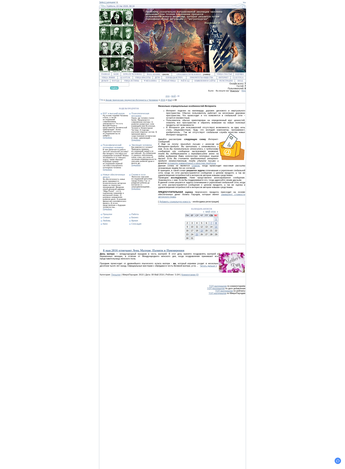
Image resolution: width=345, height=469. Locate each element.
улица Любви (108, 78)
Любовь (107, 220)
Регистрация (226, 81)
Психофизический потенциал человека (113, 146)
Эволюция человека (141, 145)
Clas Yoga (238, 78)
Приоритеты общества (201, 78)
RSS (244, 91)
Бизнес (135, 217)
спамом (196, 165)
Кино (105, 224)
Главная (105, 74)
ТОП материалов (218, 286)
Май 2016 (210, 212)
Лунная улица (168, 81)
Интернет (224, 78)
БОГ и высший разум (114, 113)
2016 (168, 96)
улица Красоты (143, 78)
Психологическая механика (140, 114)
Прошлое (107, 214)
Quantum (125, 78)
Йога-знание (153, 74)
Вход (240, 81)
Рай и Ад (185, 81)
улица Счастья (224, 74)
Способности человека (188, 74)
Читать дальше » (208, 266)
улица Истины (131, 81)
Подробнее (107, 138)
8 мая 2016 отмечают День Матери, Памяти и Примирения (143, 250)
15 (216, 227)
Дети (157, 78)
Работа (135, 214)
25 (197, 234)
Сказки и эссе (138, 174)
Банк (116, 74)
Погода (116, 81)
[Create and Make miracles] (244, 2)
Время (134, 220)
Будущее (239, 74)
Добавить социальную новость (175, 201)
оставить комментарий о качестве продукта (191, 163)
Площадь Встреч (174, 78)
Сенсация (136, 224)
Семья (106, 217)
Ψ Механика (150, 81)
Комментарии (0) (190, 274)
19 (201, 230)
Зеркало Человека (132, 74)
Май (173, 96)
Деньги (104, 81)
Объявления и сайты (204, 81)
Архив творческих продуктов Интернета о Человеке (131, 100)
